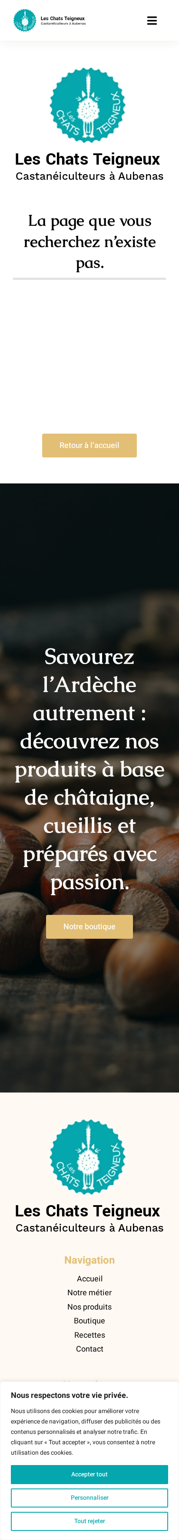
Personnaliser (90, 1497)
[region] (89, 1460)
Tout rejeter (89, 1521)
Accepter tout (89, 1474)
